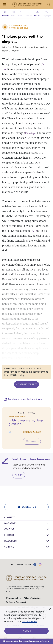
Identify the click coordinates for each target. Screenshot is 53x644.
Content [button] (9, 529)
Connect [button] (9, 517)
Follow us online (21, 564)
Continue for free (26, 384)
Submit (19, 475)
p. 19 (34, 231)
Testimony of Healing (18, 26)
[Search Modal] (48, 4)
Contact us (29, 506)
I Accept (26, 630)
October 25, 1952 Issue (18, 28)
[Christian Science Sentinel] (26, 4)
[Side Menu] (4, 4)
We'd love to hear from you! (32, 459)
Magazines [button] (10, 523)
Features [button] (9, 535)
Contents (33, 441)
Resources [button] (10, 540)
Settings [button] (9, 546)
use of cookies (29, 621)
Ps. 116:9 (30, 133)
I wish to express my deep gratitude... (26, 422)
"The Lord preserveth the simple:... (22, 39)
